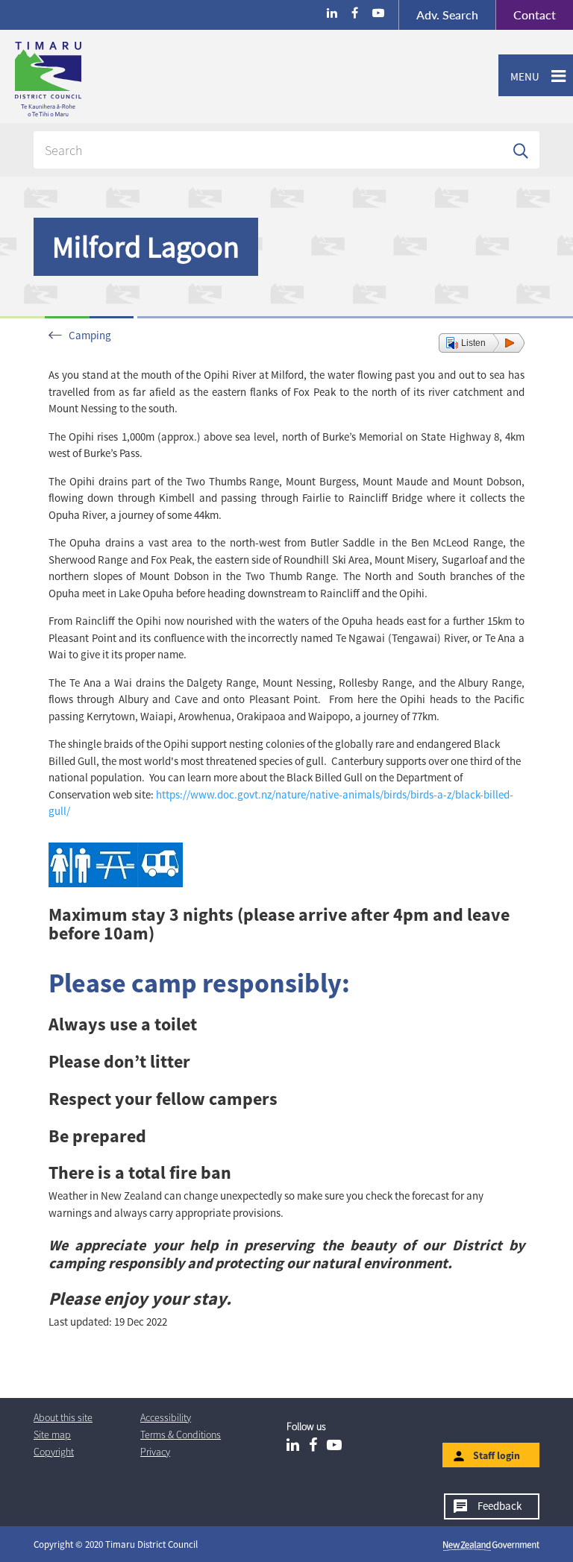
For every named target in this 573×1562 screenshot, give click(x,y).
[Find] (520, 150)
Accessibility (165, 1417)
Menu (518, 76)
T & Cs (180, 1434)
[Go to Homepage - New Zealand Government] (491, 1544)
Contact (525, 14)
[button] (482, 343)
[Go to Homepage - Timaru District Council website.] (107, 79)
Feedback (500, 1506)
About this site (63, 1417)
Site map (52, 1434)
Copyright (54, 1451)
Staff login (496, 1455)
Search (447, 14)
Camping (90, 335)
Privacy (155, 1451)
